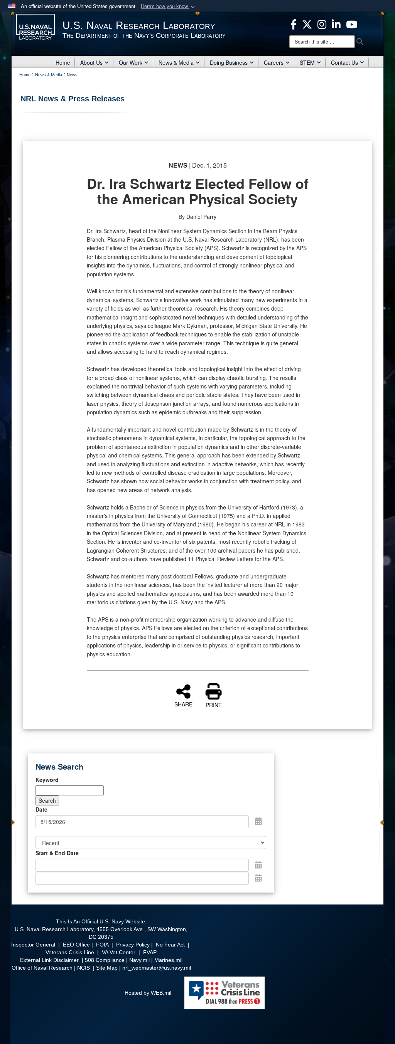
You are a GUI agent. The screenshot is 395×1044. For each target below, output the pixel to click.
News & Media (176, 62)
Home (63, 62)
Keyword (47, 779)
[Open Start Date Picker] (258, 864)
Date (41, 809)
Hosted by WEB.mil (148, 993)
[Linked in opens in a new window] (336, 23)
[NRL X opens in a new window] (307, 23)
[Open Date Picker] (258, 821)
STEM (307, 62)
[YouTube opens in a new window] (351, 23)
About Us (91, 62)
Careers (274, 62)
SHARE (183, 703)
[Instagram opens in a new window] (321, 23)
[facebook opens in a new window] (293, 23)
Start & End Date (57, 853)
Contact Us (344, 62)
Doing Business (229, 62)
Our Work (130, 62)
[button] (168, 6)
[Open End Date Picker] (258, 878)
